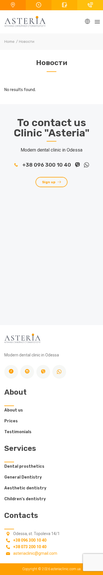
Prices (11, 421)
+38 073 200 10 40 (29, 546)
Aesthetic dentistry (25, 488)
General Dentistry (23, 477)
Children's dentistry (25, 499)
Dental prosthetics (24, 466)
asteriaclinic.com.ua (66, 569)
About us (13, 410)
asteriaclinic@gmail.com (35, 553)
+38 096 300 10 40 (46, 165)
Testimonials (17, 431)
